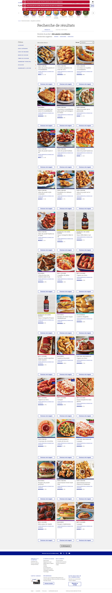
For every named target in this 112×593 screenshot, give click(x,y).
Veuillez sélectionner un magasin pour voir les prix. (46, 72)
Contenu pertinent (61, 29)
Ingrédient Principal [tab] (24, 61)
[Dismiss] (88, 1)
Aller (93, 5)
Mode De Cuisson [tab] (23, 55)
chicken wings (70, 36)
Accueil (19, 20)
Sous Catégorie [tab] (23, 48)
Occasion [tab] (21, 64)
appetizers (56, 36)
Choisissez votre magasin (46, 84)
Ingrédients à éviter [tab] (24, 68)
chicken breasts (63, 36)
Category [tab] (21, 45)
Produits (47, 29)
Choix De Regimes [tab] (23, 51)
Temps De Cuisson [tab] (23, 58)
